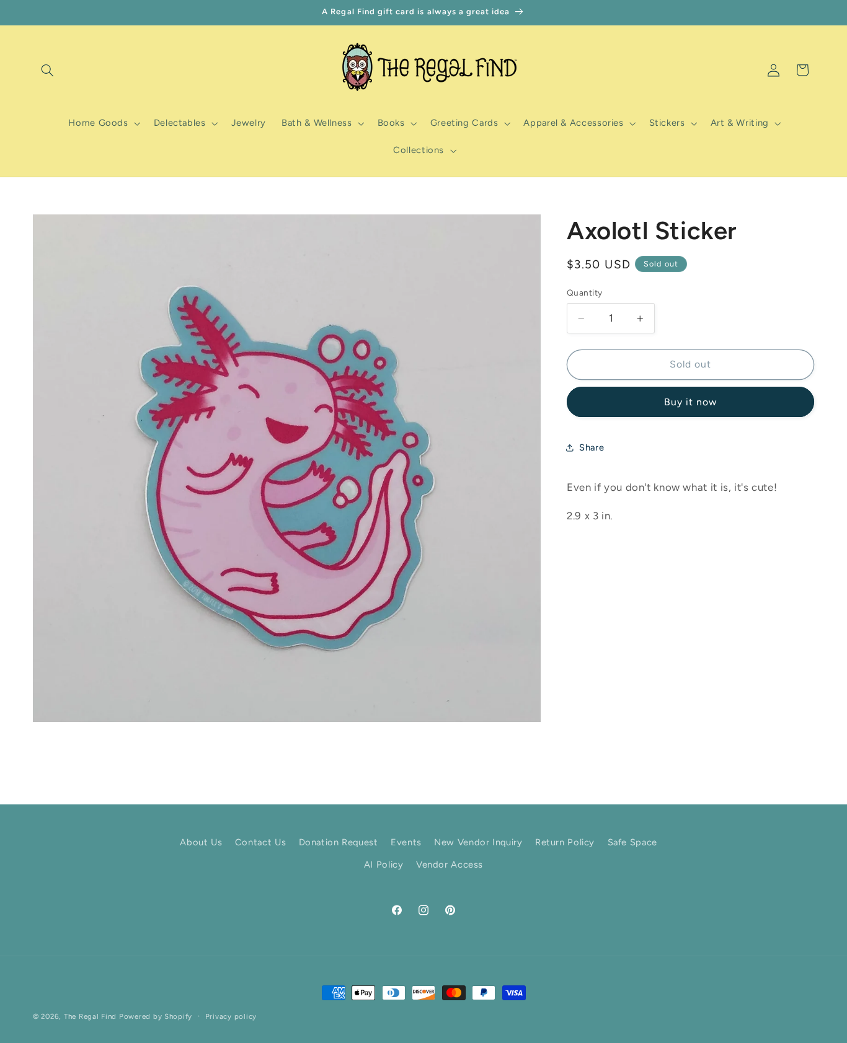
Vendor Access (449, 865)
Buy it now (690, 402)
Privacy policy (231, 1016)
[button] (47, 70)
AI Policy (384, 865)
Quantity (584, 292)
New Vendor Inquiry (478, 842)
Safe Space (632, 842)
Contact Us (260, 842)
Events (406, 842)
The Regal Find (90, 1016)
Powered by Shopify (155, 1016)
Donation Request (338, 842)
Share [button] (591, 447)
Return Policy (565, 842)
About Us (201, 842)
